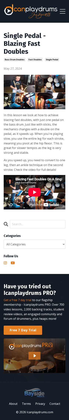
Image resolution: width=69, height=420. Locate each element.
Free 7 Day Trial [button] (23, 330)
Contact (54, 404)
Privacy (40, 404)
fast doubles (35, 59)
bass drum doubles (14, 59)
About (13, 404)
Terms (26, 404)
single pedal (52, 59)
